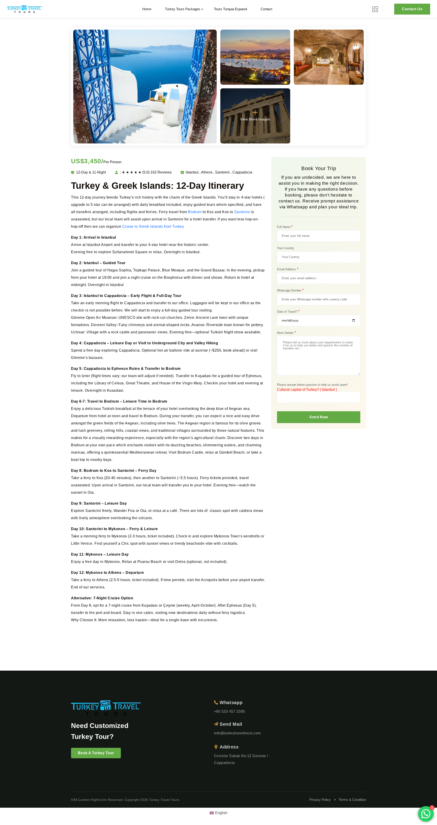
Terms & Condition (352, 800)
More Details (286, 333)
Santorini (242, 212)
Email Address (287, 269)
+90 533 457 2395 (229, 711)
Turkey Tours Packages (182, 9)
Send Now (318, 417)
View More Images (255, 119)
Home (146, 9)
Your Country (285, 248)
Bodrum (194, 212)
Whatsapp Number (290, 290)
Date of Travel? (288, 311)
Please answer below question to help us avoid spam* (312, 384)
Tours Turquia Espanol (230, 9)
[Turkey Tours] (24, 9)
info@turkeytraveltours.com (237, 733)
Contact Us (412, 9)
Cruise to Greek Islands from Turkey (153, 226)
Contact (266, 9)
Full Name (285, 227)
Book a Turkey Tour (96, 753)
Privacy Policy (320, 800)
